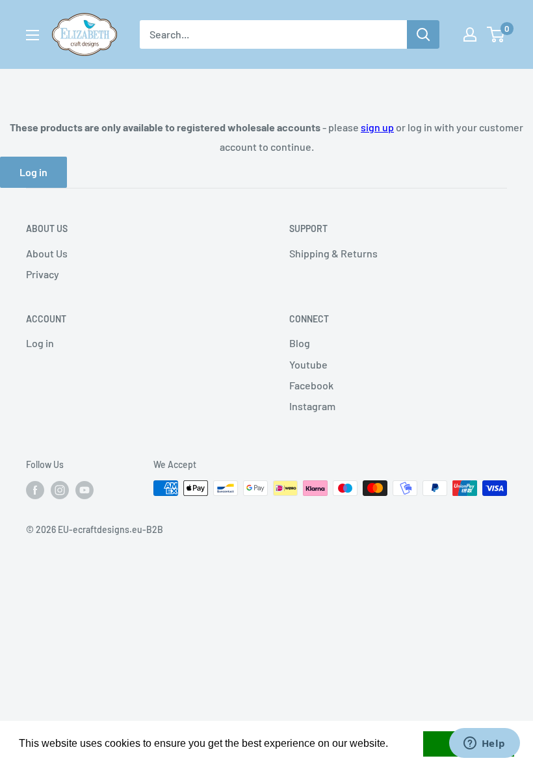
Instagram (312, 406)
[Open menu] (32, 35)
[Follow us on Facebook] (35, 489)
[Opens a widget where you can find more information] (484, 744)
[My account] (469, 34)
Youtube (308, 364)
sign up (377, 127)
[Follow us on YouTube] (84, 489)
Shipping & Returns (333, 253)
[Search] (423, 34)
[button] (393, 745)
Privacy (42, 274)
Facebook (311, 385)
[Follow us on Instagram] (60, 489)
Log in (33, 172)
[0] (496, 34)
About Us (47, 253)
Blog (299, 343)
